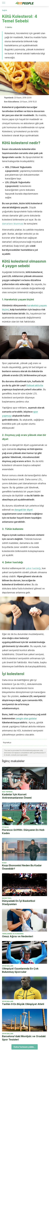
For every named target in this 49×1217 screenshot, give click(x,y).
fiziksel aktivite (34, 385)
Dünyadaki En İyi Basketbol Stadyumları (18, 902)
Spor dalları (7, 966)
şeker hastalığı (33, 568)
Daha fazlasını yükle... (25, 1047)
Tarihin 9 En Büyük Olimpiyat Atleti (23, 1004)
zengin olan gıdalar (26, 718)
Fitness (5, 827)
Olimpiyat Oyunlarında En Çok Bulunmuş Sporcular (20, 970)
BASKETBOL (7, 898)
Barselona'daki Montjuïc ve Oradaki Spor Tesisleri (24, 1038)
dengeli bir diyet (23, 509)
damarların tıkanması (12, 223)
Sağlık (4, 10)
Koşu (4, 863)
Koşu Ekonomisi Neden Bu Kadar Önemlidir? (22, 867)
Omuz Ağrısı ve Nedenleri (17, 936)
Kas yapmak (7, 792)
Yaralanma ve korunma (12, 934)
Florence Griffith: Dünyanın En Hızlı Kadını (23, 831)
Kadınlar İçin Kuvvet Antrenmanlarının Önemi (17, 796)
